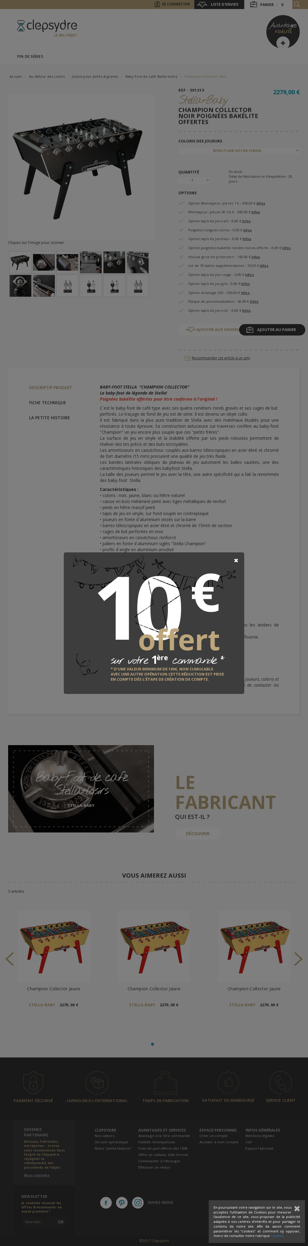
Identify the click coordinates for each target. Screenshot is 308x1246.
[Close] (236, 560)
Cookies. (277, 1235)
